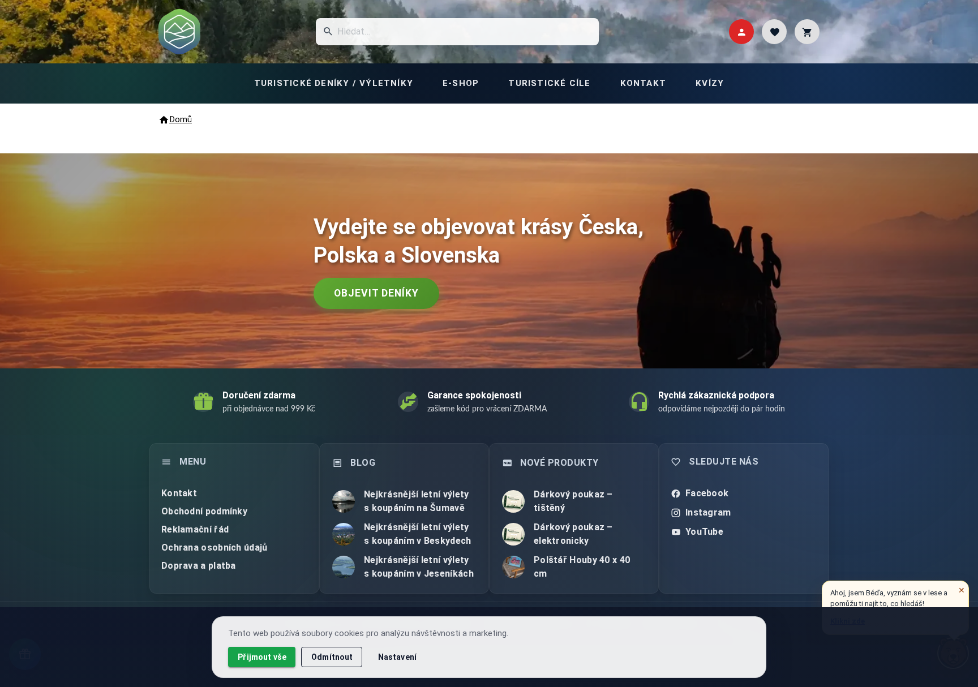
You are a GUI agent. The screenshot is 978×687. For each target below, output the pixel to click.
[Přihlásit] (741, 31)
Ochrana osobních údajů (214, 547)
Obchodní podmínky (204, 511)
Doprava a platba (198, 565)
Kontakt (179, 493)
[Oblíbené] (774, 31)
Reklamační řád (195, 529)
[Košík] (807, 31)
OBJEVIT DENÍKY (376, 293)
